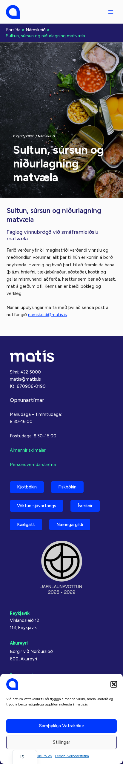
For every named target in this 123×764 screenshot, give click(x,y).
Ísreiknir (85, 505)
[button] (114, 684)
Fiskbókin (67, 487)
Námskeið (46, 136)
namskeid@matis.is (47, 314)
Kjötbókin (27, 487)
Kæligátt (26, 524)
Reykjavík (20, 613)
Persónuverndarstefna (72, 756)
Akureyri (19, 643)
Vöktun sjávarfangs (36, 505)
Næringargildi (69, 524)
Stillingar (61, 742)
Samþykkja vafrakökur (61, 725)
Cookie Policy (41, 756)
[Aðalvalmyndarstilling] (110, 12)
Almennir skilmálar (28, 450)
